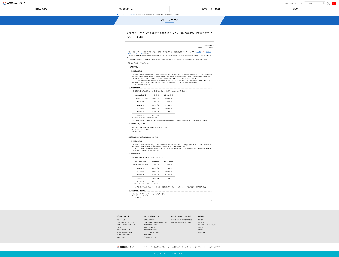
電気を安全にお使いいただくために (126, 224)
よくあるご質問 (289, 3)
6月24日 (135, 53)
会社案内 (200, 220)
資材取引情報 (201, 232)
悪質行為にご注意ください (124, 229)
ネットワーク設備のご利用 (151, 232)
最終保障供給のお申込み (150, 229)
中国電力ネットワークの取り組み (207, 224)
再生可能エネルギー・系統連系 (181, 216)
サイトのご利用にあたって (175, 247)
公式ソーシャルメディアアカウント (195, 247)
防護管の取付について (150, 237)
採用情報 (200, 229)
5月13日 (129, 53)
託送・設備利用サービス (151, 216)
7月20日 (141, 53)
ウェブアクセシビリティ (214, 247)
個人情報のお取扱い (159, 247)
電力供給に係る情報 (149, 220)
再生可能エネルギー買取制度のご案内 (181, 220)
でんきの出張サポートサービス (125, 222)
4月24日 (208, 52)
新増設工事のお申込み (150, 227)
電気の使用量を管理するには (125, 232)
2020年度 (132, 14)
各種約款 (200, 227)
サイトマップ (148, 247)
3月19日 (199, 52)
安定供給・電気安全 (123, 216)
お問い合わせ (298, 3)
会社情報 (201, 216)
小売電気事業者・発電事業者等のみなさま (155, 222)
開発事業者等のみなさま (150, 224)
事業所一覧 (201, 222)
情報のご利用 (147, 234)
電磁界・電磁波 (121, 237)
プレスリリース (124, 14)
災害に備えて (120, 227)
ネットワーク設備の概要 (123, 234)
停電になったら (121, 220)
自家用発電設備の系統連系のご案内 (181, 222)
